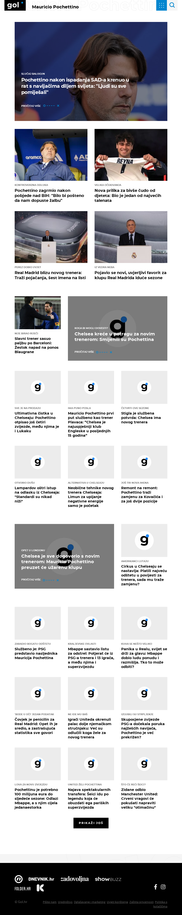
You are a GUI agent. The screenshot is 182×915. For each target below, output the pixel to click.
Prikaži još (91, 823)
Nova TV (19, 879)
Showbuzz (108, 879)
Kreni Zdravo (40, 888)
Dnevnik (41, 879)
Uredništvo (65, 902)
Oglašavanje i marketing (89, 902)
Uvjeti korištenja (117, 902)
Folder (23, 888)
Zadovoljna (74, 879)
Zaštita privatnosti (141, 902)
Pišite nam (50, 902)
